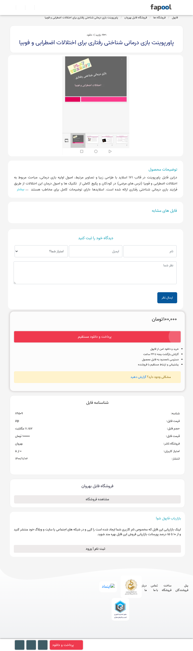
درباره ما (144, 587)
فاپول (175, 17)
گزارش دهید (138, 377)
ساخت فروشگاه (166, 587)
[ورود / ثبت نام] (18, 7)
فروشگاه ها (159, 17)
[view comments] (103, 467)
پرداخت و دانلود (63, 645)
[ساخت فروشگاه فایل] (27, 7)
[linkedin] (138, 636)
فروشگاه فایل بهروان (135, 17)
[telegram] (110, 636)
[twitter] (128, 636)
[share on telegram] (90, 467)
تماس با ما (154, 587)
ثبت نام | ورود (96, 549)
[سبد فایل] (12, 7)
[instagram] (119, 636)
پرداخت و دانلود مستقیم (95, 337)
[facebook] (101, 636)
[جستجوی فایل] (37, 7)
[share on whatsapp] (97, 467)
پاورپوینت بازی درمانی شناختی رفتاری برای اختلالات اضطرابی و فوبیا (81, 17)
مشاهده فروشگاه (97, 499)
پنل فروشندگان (181, 587)
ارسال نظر (167, 297)
